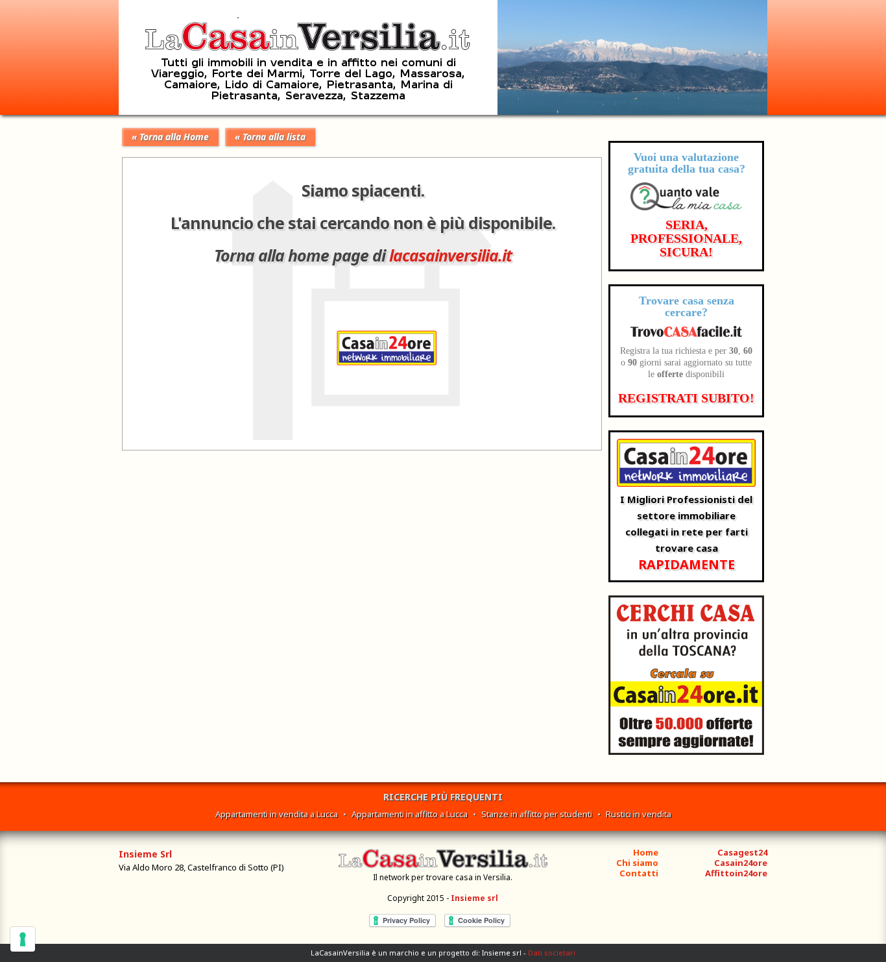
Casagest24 (742, 852)
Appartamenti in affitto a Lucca (410, 814)
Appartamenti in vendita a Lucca (276, 814)
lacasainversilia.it (450, 255)
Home (645, 852)
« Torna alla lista (270, 136)
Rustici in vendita (638, 814)
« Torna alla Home (170, 136)
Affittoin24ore (736, 873)
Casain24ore (740, 863)
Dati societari (551, 952)
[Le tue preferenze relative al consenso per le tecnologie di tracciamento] (22, 939)
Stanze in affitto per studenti (536, 814)
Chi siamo (637, 863)
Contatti (638, 873)
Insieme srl (474, 898)
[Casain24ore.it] (686, 751)
